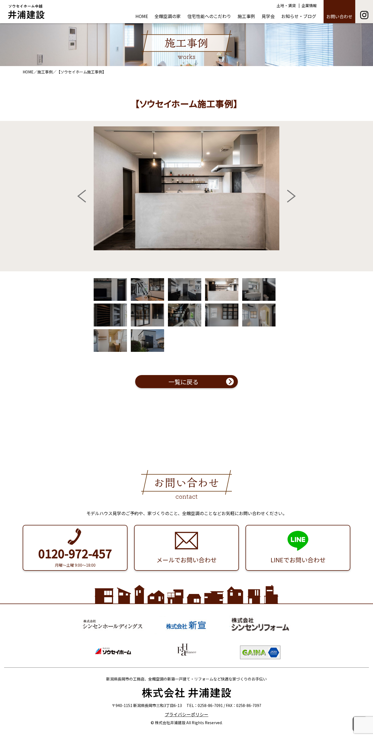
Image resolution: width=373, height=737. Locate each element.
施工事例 (246, 16)
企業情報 (309, 5)
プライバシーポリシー (186, 714)
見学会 (268, 16)
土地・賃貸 (286, 5)
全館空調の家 (168, 16)
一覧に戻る (183, 381)
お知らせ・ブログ (298, 16)
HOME (141, 16)
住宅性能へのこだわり (209, 16)
